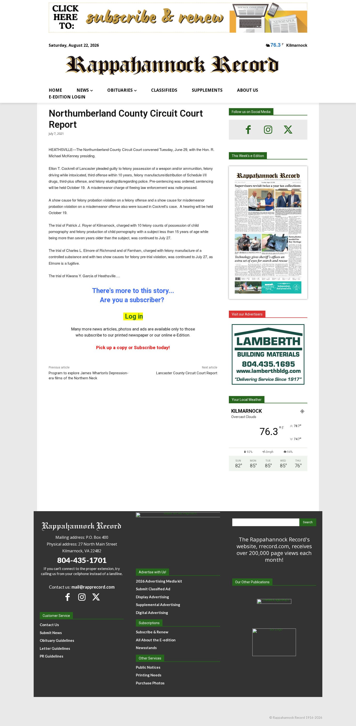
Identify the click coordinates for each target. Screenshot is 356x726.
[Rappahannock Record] (172, 65)
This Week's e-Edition (248, 156)
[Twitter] (288, 129)
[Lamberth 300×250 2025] (268, 354)
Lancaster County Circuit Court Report (186, 373)
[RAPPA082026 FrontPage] (268, 295)
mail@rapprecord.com (93, 587)
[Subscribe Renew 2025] (178, 18)
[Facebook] (248, 129)
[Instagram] (268, 129)
